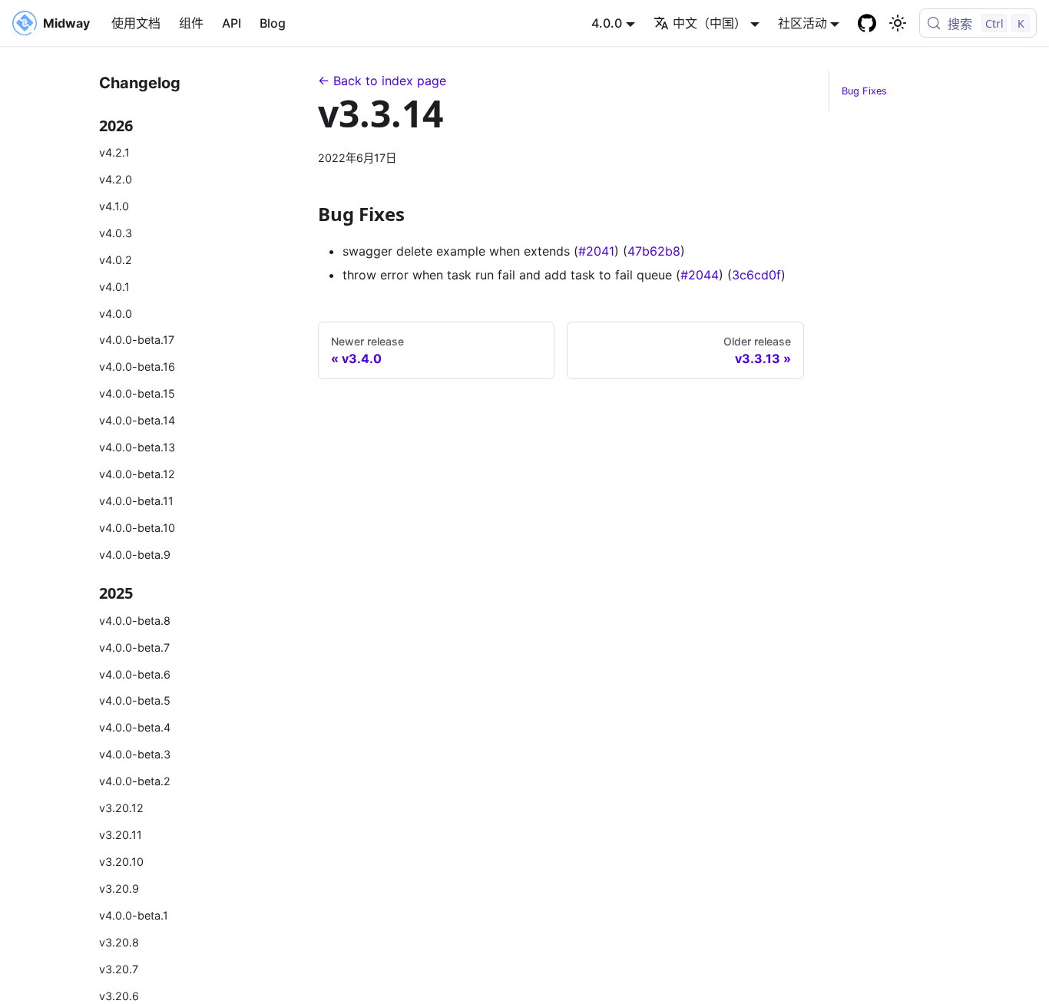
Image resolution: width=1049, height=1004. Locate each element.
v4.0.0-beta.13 (137, 447)
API (231, 23)
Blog (273, 23)
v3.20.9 (119, 888)
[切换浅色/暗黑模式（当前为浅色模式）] (897, 23)
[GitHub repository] (867, 23)
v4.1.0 (114, 206)
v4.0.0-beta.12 (137, 474)
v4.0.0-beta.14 (137, 420)
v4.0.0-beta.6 (134, 674)
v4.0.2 (115, 259)
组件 (191, 23)
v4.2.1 (114, 152)
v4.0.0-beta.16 (137, 366)
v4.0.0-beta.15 (137, 393)
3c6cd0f (756, 274)
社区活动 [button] (802, 23)
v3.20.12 (121, 807)
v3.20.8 (119, 942)
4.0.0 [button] (606, 23)
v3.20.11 (120, 834)
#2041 (596, 251)
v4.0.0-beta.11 (136, 500)
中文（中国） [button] (709, 23)
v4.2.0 (115, 179)
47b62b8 (653, 251)
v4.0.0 (115, 313)
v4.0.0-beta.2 (134, 781)
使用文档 (135, 23)
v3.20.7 (118, 969)
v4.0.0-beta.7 (134, 647)
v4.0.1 (114, 286)
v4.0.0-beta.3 (134, 754)
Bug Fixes (864, 91)
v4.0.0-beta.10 (137, 527)
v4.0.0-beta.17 (136, 339)
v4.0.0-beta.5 (134, 700)
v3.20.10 (121, 861)
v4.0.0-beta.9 (134, 554)
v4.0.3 (115, 232)
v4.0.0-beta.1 (133, 915)
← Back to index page (382, 80)
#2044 (699, 274)
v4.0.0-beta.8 (134, 620)
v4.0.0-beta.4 (134, 727)
